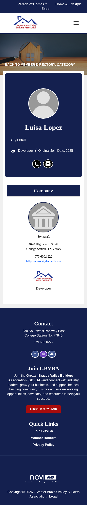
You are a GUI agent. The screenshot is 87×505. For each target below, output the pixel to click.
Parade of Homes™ (32, 4)
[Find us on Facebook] (35, 354)
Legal (53, 496)
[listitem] (37, 161)
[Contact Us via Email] (52, 354)
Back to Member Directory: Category (40, 64)
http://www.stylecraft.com (43, 261)
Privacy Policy (43, 444)
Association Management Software (43, 482)
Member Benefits (43, 438)
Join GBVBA (43, 431)
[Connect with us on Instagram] (43, 354)
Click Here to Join (43, 409)
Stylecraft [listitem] (43, 236)
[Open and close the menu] (65, 23)
